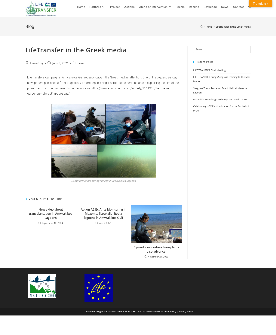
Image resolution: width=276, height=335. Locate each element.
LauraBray (37, 63)
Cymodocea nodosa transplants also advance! (156, 249)
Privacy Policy (186, 311)
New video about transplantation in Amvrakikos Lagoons (50, 213)
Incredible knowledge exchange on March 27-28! (220, 99)
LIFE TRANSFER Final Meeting (209, 70)
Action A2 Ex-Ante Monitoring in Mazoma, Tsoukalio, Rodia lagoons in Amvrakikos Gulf (103, 213)
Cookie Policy (169, 311)
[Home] (202, 26)
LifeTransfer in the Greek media (233, 26)
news (81, 63)
